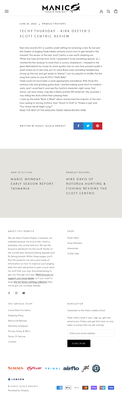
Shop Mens (73, 237)
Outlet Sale (73, 253)
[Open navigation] (7, 11)
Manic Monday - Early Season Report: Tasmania (33, 183)
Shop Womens (74, 242)
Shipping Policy (16, 315)
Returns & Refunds (17, 320)
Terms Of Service (16, 336)
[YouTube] (24, 292)
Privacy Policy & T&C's (19, 331)
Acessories (72, 248)
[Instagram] (16, 292)
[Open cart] (115, 11)
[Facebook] (9, 292)
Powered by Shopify (18, 390)
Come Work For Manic (19, 310)
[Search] (108, 11)
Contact (12, 341)
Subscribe (79, 343)
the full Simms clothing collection (30, 281)
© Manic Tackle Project (23, 386)
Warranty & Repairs (18, 325)
